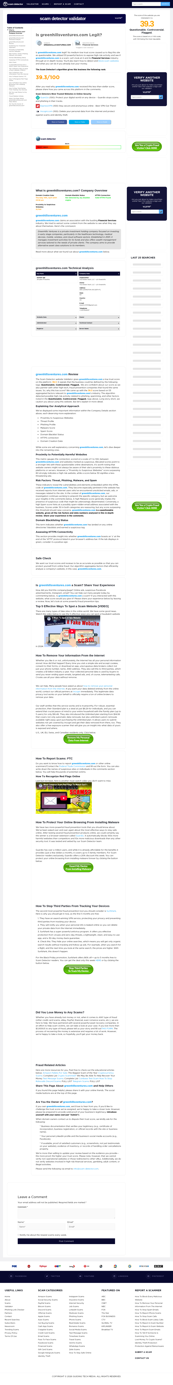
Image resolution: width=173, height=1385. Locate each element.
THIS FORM (107, 1028)
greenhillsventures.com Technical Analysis (16, 38)
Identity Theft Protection (146, 1343)
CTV (103, 1320)
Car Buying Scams (46, 1323)
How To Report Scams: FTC (17, 76)
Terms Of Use (11, 1336)
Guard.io (44, 97)
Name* (21, 1222)
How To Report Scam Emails (147, 1330)
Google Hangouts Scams (49, 1353)
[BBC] (158, 1266)
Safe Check (12, 62)
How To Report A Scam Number (149, 1323)
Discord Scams (53, 1081)
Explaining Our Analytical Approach (17, 46)
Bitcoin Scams (44, 1306)
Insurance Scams (76, 1300)
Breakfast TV (107, 1330)
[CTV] (57, 1266)
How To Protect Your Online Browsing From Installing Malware (18, 84)
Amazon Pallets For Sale (55, 1073)
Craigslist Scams (45, 1330)
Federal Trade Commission (72, 766)
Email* (70, 1222)
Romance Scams (76, 1326)
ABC (104, 1296)
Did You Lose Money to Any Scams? (18, 92)
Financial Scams (45, 1346)
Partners (8, 1313)
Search (165, 4)
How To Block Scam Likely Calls (149, 1320)
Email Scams (43, 1336)
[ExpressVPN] (38, 106)
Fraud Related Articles (16, 96)
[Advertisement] (78, 169)
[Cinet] (29, 1266)
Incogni (77, 691)
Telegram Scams (81, 1081)
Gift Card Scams (45, 1349)
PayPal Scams (44, 1303)
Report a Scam (62, 4)
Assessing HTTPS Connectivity (18, 60)
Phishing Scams (76, 1316)
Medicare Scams (76, 1313)
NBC (104, 1306)
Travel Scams (75, 1339)
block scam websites (108, 61)
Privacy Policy (11, 1333)
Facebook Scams (45, 1343)
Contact (79, 4)
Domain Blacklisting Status (17, 57)
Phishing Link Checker (14, 1310)
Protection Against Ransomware (149, 1346)
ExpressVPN (46, 106)
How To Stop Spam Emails (147, 1310)
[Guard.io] (38, 97)
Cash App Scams (45, 1326)
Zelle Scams (74, 1349)
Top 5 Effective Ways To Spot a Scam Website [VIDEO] (18, 69)
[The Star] (144, 1266)
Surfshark (111, 911)
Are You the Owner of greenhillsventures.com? (16, 104)
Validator (33, 4)
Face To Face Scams (47, 1339)
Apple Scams (44, 1316)
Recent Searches (12, 1320)
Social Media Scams (78, 1330)
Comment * (23, 1207)
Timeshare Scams (77, 1336)
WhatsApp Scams (77, 1346)
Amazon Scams (45, 1296)
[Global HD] (72, 1266)
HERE (98, 960)
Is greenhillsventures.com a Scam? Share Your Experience (18, 65)
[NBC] (115, 1266)
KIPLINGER (106, 1326)
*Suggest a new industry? (85, 47)
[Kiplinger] (43, 1266)
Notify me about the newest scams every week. (43, 1235)
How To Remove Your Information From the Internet (18, 73)
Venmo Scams (75, 1343)
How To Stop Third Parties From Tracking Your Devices (18, 89)
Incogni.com (46, 111)
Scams (45, 4)
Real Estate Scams (77, 1323)
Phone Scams (75, 1320)
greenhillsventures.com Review (16, 42)
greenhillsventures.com (16, 35)
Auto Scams (43, 1320)
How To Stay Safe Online (80, 1353)
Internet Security (76, 1303)
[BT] (130, 1266)
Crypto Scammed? (67, 1076)
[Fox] (14, 1266)
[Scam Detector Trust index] (78, 143)
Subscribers (10, 1323)
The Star (105, 1313)
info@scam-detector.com (86, 1169)
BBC (103, 1300)
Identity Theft (44, 1356)
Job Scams (74, 1306)
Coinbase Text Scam (89, 1078)
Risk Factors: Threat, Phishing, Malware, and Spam (18, 54)
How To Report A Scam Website (149, 1326)
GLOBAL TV (107, 1323)
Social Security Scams (48, 1300)
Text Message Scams (53, 1078)
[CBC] (86, 1266)
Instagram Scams (76, 1296)
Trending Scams (12, 1330)
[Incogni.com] (38, 111)
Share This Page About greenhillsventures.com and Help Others (18, 100)
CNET (104, 1303)
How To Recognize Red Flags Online (18, 79)
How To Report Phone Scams (148, 1313)
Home (7, 1296)
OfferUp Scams (45, 1313)
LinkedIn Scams (76, 1310)
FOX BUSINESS (108, 1316)
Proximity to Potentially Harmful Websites (16, 50)
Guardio (80, 836)
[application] (50, 4)
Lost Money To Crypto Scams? (148, 1339)
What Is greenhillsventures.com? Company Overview (17, 31)
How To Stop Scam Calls (146, 1316)
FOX (103, 1310)
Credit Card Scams (46, 1333)
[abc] (101, 1266)
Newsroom (10, 1326)
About (7, 1300)
